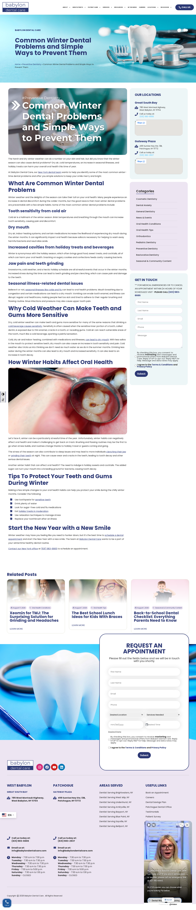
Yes (102, 461)
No (93, 461)
